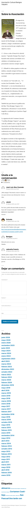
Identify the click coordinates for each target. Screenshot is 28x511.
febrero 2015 (6, 430)
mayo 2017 (5, 406)
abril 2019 (5, 390)
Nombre (3, 297)
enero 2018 (5, 404)
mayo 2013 (5, 451)
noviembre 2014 (7, 435)
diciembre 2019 (7, 385)
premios (14, 495)
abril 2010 (5, 470)
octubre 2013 (6, 449)
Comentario (4, 279)
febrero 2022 (6, 377)
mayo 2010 (5, 467)
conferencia (8, 495)
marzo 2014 (6, 443)
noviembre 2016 (7, 414)
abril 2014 (5, 441)
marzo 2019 (6, 393)
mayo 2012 (5, 457)
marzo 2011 (5, 465)
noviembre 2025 (8, 345)
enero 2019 (5, 396)
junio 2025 (5, 348)
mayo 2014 (5, 438)
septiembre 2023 (8, 359)
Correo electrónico (6, 305)
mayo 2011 (5, 459)
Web (2, 313)
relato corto (18, 495)
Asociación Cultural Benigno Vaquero (10, 505)
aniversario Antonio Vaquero (15, 488)
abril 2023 (5, 361)
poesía (11, 495)
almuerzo (5, 488)
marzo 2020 (6, 380)
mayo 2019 (5, 388)
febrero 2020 (6, 382)
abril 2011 (5, 462)
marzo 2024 (6, 353)
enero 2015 (5, 433)
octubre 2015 (6, 422)
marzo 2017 (6, 409)
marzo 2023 (6, 364)
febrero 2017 (6, 412)
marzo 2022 (6, 375)
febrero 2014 (6, 446)
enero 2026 (6, 343)
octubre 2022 (6, 372)
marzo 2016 (6, 420)
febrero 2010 (6, 473)
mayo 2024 (5, 351)
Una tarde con (15, 498)
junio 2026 (5, 337)
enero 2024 (6, 356)
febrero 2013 (6, 454)
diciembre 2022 (7, 369)
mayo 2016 (5, 417)
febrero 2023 (6, 367)
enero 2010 (5, 475)
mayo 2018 (5, 398)
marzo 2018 (6, 401)
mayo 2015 (5, 425)
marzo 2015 (6, 427)
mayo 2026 (5, 340)
